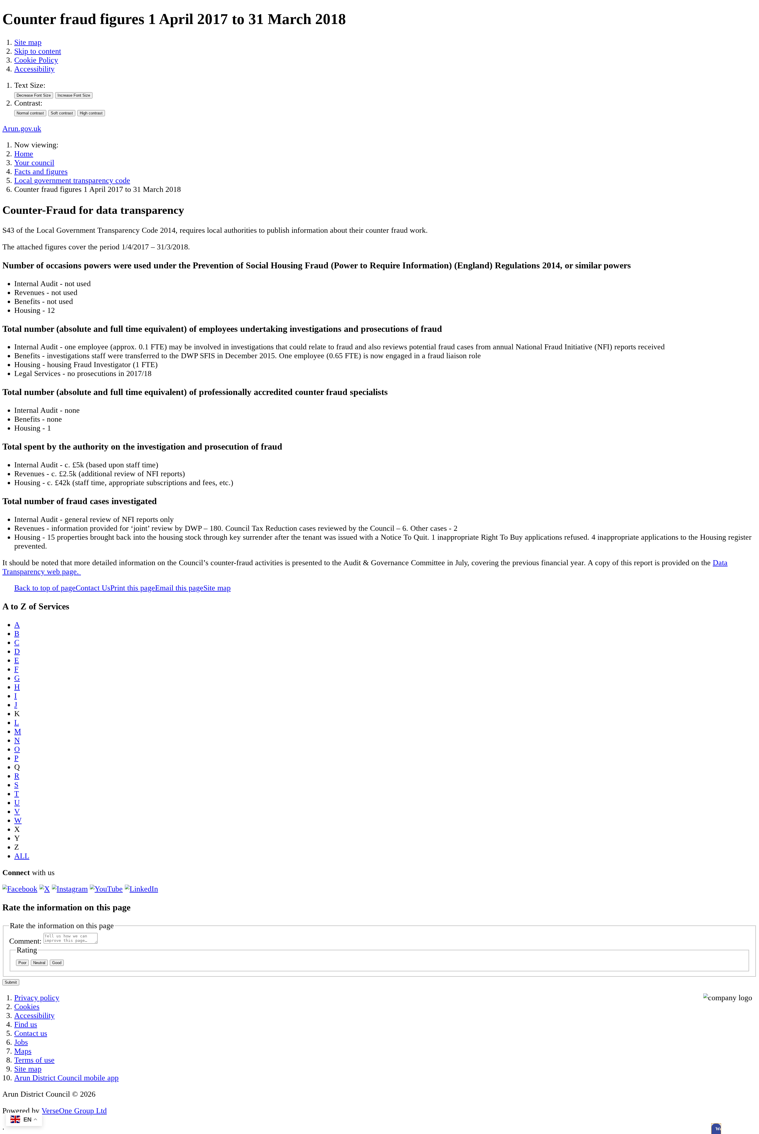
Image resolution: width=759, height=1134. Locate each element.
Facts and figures (41, 171)
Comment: (25, 941)
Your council (34, 162)
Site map (28, 42)
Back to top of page (45, 588)
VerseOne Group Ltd (74, 1110)
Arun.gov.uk (21, 128)
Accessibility (34, 69)
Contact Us (93, 588)
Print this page (132, 588)
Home (23, 153)
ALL (21, 856)
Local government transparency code (72, 180)
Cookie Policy (36, 60)
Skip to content (37, 51)
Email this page (179, 588)
